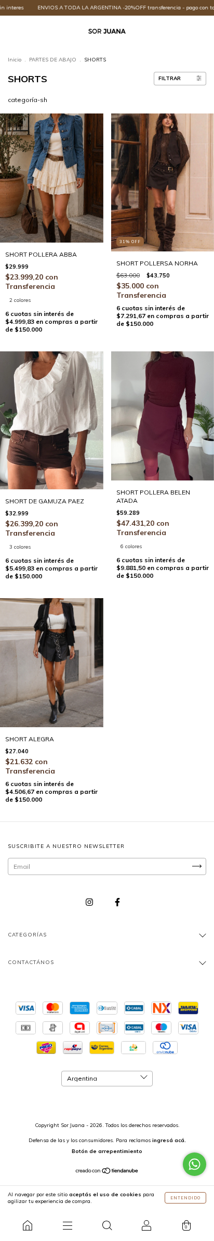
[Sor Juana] (27, 1225)
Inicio (14, 59)
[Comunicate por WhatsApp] (194, 1164)
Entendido (185, 1197)
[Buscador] (107, 1225)
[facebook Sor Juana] (117, 902)
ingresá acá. (169, 1140)
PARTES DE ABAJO (52, 59)
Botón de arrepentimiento (107, 1151)
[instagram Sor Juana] (90, 902)
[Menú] (67, 1225)
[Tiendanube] (107, 1172)
